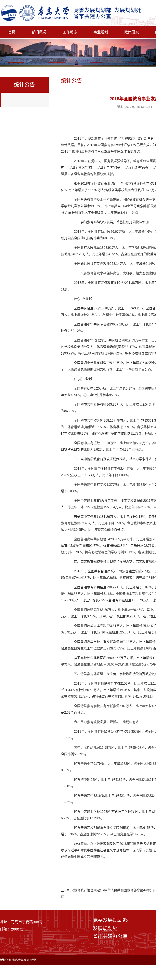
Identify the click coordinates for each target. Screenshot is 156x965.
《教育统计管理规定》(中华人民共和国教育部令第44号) (111, 890)
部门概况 (39, 32)
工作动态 (70, 32)
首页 (11, 32)
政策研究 (131, 32)
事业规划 (100, 32)
